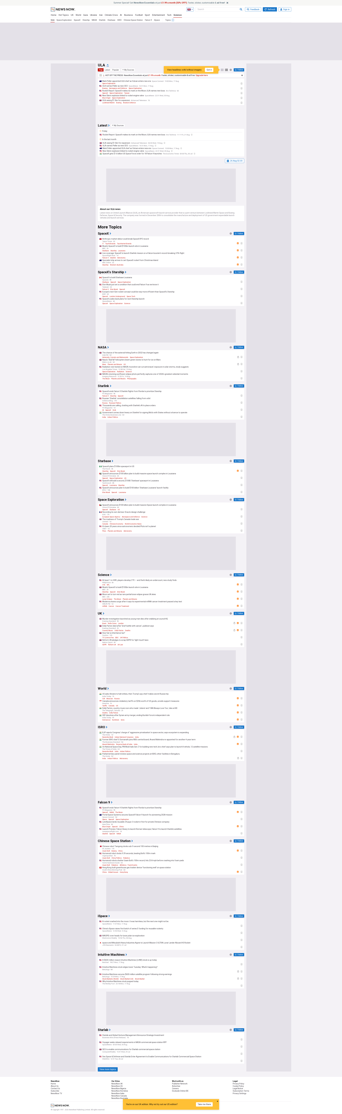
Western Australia (116, 265)
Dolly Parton (119, 630)
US (125, 364)
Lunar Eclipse (107, 599)
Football (139, 15)
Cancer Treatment (122, 606)
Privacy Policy (238, 1084)
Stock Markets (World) (110, 979)
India (104, 417)
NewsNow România (119, 1091)
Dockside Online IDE (180, 1091)
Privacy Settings (239, 1093)
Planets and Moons (115, 364)
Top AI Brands (110, 243)
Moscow (109, 698)
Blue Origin (106, 98)
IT (103, 243)
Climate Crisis (111, 15)
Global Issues (113, 872)
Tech (169, 15)
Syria (122, 720)
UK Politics (124, 637)
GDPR (104, 645)
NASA (94, 20)
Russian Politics (115, 403)
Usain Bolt (106, 851)
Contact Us (55, 1088)
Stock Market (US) (126, 979)
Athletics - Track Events (128, 865)
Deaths (127, 630)
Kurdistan (115, 720)
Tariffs (104, 706)
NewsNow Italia (117, 1093)
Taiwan (126, 93)
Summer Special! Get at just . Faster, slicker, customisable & (169, 2)
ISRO (119, 20)
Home (53, 15)
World (78, 15)
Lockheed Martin (108, 103)
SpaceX (77, 20)
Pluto (104, 531)
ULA (52, 20)
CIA (103, 698)
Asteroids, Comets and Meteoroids (115, 357)
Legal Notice (238, 1088)
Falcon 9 (148, 20)
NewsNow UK (117, 1084)
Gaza (85, 15)
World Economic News (133, 524)
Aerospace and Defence (118, 88)
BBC (116, 637)
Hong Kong (124, 872)
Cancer (111, 606)
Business (128, 15)
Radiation (120, 371)
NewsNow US (117, 1086)
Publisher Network (179, 1084)
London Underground (117, 296)
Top (100, 70)
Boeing (105, 88)
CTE (103, 585)
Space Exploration (64, 20)
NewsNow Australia (119, 1098)
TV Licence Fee (108, 637)
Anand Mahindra (108, 744)
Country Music (107, 630)
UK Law (120, 645)
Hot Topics (64, 15)
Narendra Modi (107, 737)
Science (178, 15)
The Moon (106, 379)
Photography (131, 379)
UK (72, 15)
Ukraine (93, 15)
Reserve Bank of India (124, 744)
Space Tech (131, 296)
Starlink (102, 20)
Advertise (176, 1086)
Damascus (106, 720)
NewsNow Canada (119, 1096)
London (121, 623)
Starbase (111, 20)
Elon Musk (114, 289)
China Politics (117, 858)
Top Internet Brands (124, 243)
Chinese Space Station (133, 20)
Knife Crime (112, 623)
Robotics (126, 858)
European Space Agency (111, 517)
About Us (55, 1086)
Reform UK (112, 645)
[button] (128, 69)
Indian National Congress (124, 737)
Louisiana (121, 251)
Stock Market (140, 979)
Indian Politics (113, 417)
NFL (108, 585)
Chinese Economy (116, 524)
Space (104, 819)
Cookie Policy (238, 1086)
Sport (147, 15)
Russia (105, 403)
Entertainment (158, 15)
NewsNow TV (56, 1093)
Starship (86, 20)
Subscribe (55, 1091)
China (121, 826)
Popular (115, 70)
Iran (101, 15)
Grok (114, 410)
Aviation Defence (129, 103)
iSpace (157, 20)
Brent (104, 623)
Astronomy (121, 258)
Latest (107, 70)
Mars (104, 364)
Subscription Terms (241, 1091)
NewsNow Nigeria (118, 1088)
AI (121, 15)
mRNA (104, 606)
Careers (175, 1088)
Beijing (114, 851)
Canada (105, 524)
